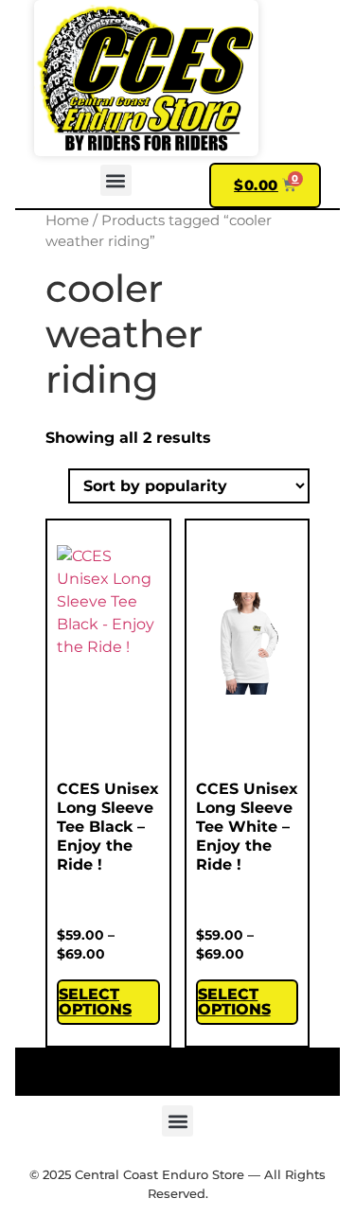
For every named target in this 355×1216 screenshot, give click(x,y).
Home (67, 220)
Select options (95, 1001)
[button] (116, 180)
